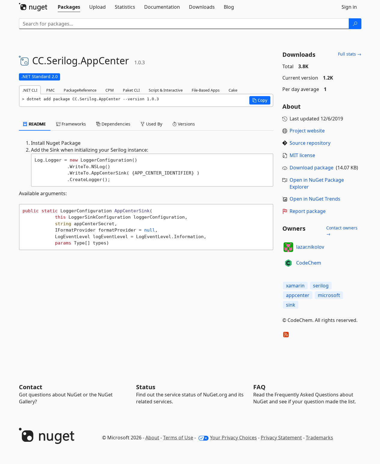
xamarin (295, 285)
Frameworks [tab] (73, 124)
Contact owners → (341, 231)
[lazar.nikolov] (288, 247)
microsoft (329, 295)
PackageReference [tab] (80, 90)
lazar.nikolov (310, 247)
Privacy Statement (281, 437)
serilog (321, 285)
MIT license (302, 155)
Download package (311, 167)
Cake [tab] (233, 90)
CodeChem (308, 262)
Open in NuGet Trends (315, 199)
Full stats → (349, 54)
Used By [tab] (153, 124)
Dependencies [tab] (115, 124)
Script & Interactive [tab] (166, 90)
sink (290, 305)
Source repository (310, 143)
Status (145, 387)
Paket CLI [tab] (131, 90)
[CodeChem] (288, 263)
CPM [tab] (109, 90)
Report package (308, 211)
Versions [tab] (186, 124)
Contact (30, 387)
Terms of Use (178, 437)
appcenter (297, 295)
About (152, 437)
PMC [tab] (50, 90)
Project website (307, 130)
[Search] (355, 23)
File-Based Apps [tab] (206, 90)
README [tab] (37, 124)
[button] (259, 100)
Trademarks (319, 437)
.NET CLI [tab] (30, 90)
